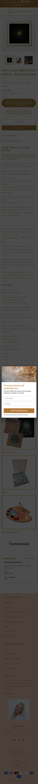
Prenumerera (19, 411)
